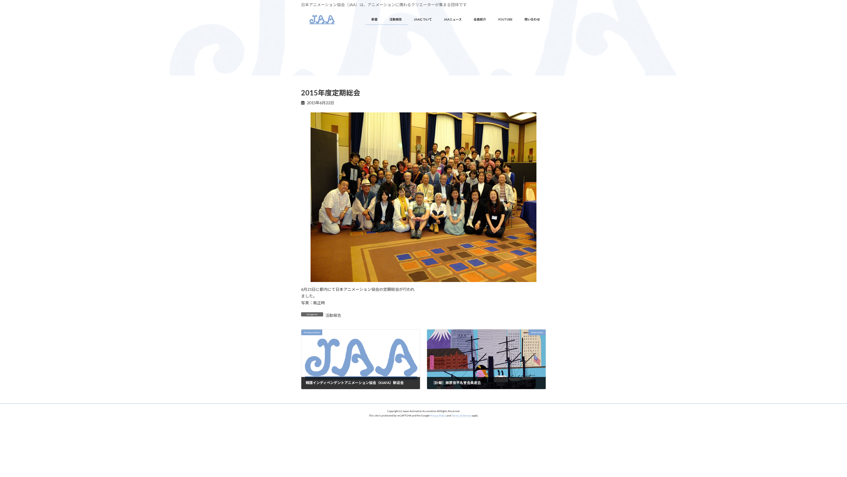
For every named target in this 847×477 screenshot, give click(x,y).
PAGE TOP (825, 458)
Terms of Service (461, 415)
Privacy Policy (438, 415)
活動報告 (333, 315)
